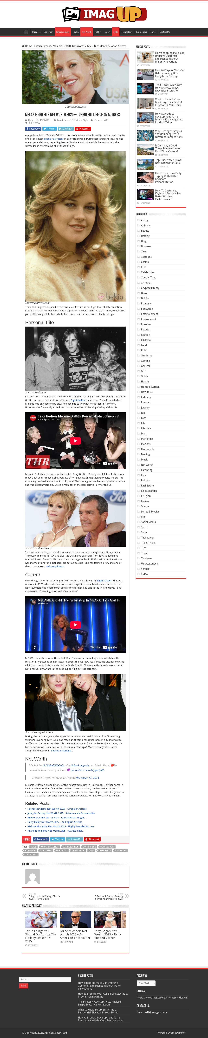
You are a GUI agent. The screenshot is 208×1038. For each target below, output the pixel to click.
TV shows (146, 558)
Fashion (145, 334)
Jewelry (145, 407)
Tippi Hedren (78, 400)
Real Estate (147, 485)
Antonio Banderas (49, 847)
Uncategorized (149, 563)
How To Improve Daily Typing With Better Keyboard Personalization (168, 178)
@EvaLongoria (80, 765)
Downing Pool (107, 847)
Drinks (145, 298)
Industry (146, 397)
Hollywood (30, 851)
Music (144, 459)
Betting (145, 235)
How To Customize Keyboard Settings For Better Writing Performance (168, 195)
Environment (148, 319)
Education (48, 32)
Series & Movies (150, 511)
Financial (146, 340)
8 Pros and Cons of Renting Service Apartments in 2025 (109, 896)
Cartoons (146, 256)
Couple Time (148, 277)
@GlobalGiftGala (53, 765)
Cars (143, 251)
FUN (143, 350)
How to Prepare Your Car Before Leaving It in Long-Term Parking (169, 73)
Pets (143, 475)
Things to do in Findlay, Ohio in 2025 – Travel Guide (44, 896)
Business (36, 32)
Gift (143, 371)
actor (33, 847)
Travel (153, 32)
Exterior (146, 329)
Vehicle (145, 568)
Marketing (147, 438)
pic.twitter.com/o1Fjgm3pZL (87, 770)
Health (76, 32)
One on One (61, 851)
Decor (144, 293)
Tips (143, 548)
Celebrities (147, 272)
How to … (147, 392)
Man (143, 433)
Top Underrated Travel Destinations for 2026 (168, 161)
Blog (143, 241)
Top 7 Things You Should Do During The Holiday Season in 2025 (40, 936)
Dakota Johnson (55, 566)
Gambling (146, 355)
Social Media (148, 522)
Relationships (149, 490)
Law (143, 418)
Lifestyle (146, 428)
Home (26, 31)
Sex (143, 516)
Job (143, 412)
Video (144, 574)
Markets (145, 444)
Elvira (30, 120)
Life (143, 423)
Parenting (146, 470)
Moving (145, 454)
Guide (144, 376)
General (145, 366)
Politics (98, 32)
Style (115, 32)
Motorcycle (147, 449)
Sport (107, 32)
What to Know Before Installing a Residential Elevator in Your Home (168, 102)
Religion (146, 496)
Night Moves (104, 580)
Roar (91, 851)
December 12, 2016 (87, 778)
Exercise (146, 324)
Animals (145, 225)
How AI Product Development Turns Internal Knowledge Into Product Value (169, 118)
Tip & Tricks (141, 32)
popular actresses (54, 138)
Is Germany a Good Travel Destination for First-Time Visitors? (168, 148)
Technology (126, 32)
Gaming (145, 360)
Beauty (145, 230)
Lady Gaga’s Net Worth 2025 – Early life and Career (107, 934)
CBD (143, 267)
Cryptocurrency (150, 287)
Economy (146, 303)
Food (144, 345)
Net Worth (86, 32)
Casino (145, 261)
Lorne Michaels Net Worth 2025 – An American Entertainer (75, 934)
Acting (145, 220)
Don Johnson (89, 847)
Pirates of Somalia (61, 750)
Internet (145, 402)
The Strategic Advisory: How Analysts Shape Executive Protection (168, 87)
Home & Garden (150, 386)
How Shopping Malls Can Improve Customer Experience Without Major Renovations (169, 57)
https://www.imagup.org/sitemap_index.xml (162, 997)
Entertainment (62, 32)
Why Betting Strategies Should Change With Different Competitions (168, 134)
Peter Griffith (78, 851)
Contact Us (165, 32)
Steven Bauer (104, 851)
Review (145, 501)
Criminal (146, 282)
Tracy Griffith (31, 854)
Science (145, 506)
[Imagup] (104, 14)
